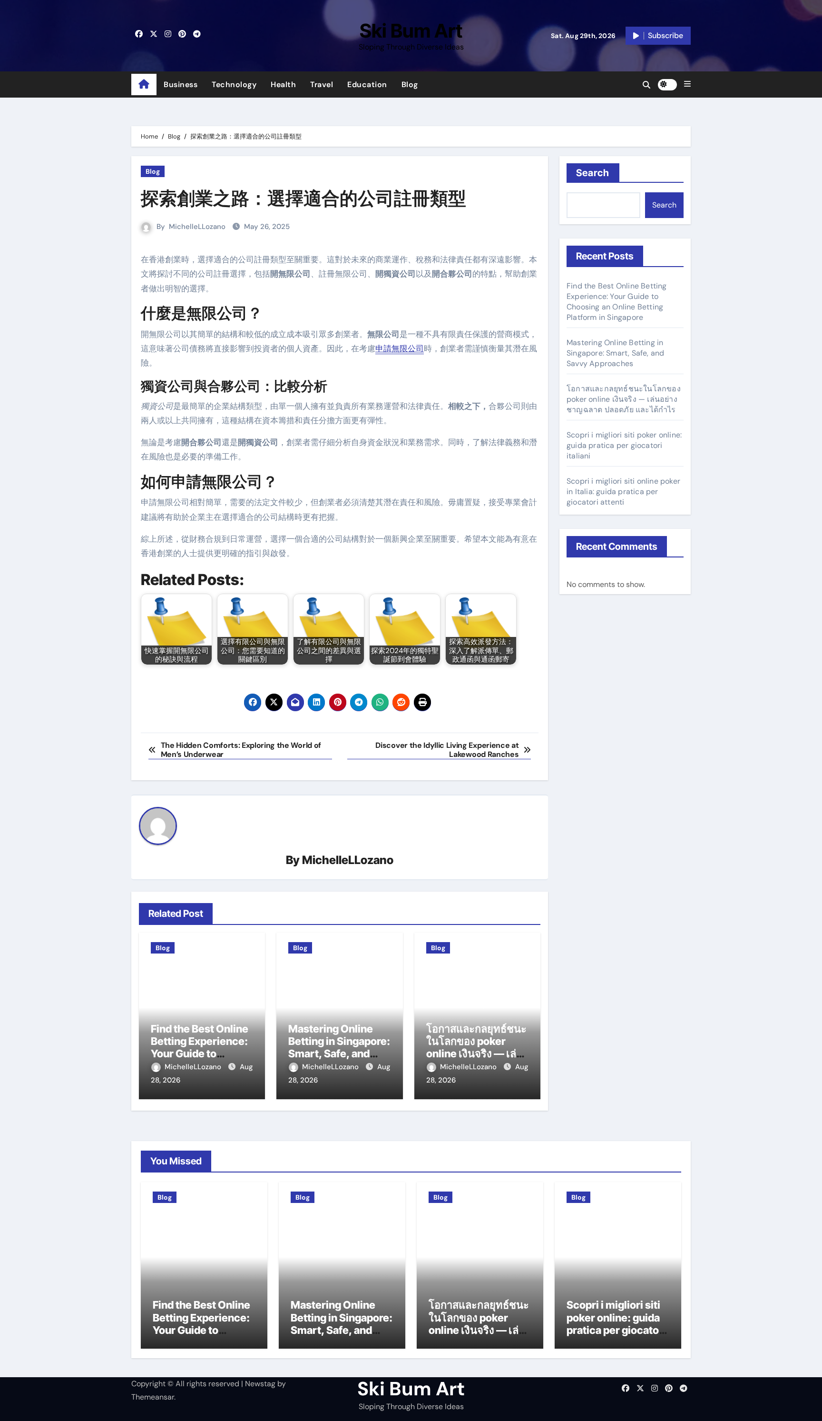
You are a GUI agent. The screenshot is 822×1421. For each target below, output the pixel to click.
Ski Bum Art (411, 30)
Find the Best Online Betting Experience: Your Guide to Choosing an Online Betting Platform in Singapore (617, 301)
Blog (409, 84)
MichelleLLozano (197, 226)
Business (180, 84)
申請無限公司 (399, 348)
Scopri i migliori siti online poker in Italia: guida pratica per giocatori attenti (623, 491)
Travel (321, 84)
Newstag (260, 1384)
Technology (234, 84)
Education (367, 84)
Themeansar (152, 1397)
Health (283, 84)
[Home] (144, 85)
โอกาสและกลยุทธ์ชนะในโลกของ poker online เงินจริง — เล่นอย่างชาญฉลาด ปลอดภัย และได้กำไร (476, 1054)
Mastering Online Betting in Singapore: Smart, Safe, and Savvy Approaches (339, 1048)
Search (593, 173)
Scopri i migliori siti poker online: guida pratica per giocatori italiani (624, 445)
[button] (687, 84)
